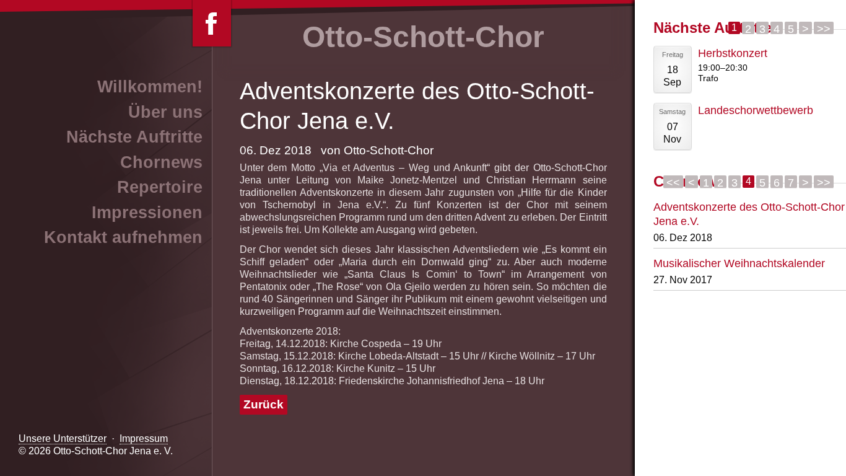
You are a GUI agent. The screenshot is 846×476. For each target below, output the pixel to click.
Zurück (263, 404)
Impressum (144, 438)
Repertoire (160, 187)
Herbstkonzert (732, 53)
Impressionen (147, 212)
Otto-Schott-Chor (423, 36)
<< (673, 182)
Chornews (161, 162)
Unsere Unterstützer (63, 438)
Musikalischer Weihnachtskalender (739, 263)
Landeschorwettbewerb (755, 110)
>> (824, 28)
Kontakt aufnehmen (123, 237)
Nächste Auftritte (134, 137)
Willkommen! (150, 86)
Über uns (165, 112)
